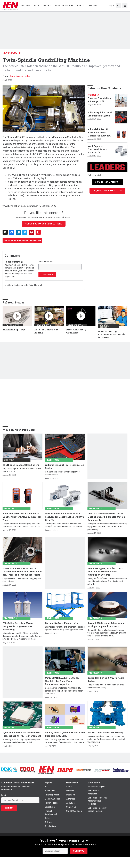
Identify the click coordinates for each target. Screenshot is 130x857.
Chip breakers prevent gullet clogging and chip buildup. (22, 579)
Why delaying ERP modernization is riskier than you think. (22, 470)
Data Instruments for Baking (47, 331)
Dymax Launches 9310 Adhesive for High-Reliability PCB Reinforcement (22, 734)
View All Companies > (107, 182)
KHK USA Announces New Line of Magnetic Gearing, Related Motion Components (106, 516)
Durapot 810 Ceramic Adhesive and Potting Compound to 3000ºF (106, 625)
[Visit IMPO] (65, 770)
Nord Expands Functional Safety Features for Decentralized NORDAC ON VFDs (97, 149)
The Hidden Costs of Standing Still (21, 465)
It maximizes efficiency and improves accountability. (62, 473)
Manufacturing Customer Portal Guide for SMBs (111, 334)
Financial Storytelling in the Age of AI (99, 100)
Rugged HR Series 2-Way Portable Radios (105, 679)
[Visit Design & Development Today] (9, 770)
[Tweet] (24, 232)
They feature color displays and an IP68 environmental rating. (105, 686)
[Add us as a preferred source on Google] (38, 232)
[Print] (5, 232)
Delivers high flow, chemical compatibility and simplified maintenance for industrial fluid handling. (106, 739)
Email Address (45, 262)
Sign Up (9, 808)
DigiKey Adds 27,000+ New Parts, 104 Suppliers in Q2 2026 (65, 734)
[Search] (118, 5)
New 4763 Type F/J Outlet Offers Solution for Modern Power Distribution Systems (105, 571)
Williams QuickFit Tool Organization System (99, 114)
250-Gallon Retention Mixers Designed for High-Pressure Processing (18, 626)
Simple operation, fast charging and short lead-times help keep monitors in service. (22, 525)
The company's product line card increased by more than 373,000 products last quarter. (65, 741)
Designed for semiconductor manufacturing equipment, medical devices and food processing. (107, 527)
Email (3, 795)
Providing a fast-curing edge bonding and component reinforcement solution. (21, 741)
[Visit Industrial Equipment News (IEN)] (46, 770)
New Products (12, 53)
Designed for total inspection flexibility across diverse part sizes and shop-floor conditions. (64, 691)
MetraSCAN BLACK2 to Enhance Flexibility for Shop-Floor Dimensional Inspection (62, 681)
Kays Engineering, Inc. (20, 76)
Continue (78, 851)
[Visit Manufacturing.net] (102, 770)
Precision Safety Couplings (76, 331)
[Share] (11, 232)
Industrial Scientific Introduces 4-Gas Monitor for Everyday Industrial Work (98, 132)
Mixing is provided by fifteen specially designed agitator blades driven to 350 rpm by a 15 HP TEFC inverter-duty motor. (22, 636)
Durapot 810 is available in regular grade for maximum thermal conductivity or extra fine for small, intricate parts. (106, 633)
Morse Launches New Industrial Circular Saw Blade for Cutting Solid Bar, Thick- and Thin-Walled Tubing (22, 571)
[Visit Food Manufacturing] (28, 770)
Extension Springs (14, 329)
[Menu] (124, 5)
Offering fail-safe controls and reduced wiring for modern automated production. (63, 525)
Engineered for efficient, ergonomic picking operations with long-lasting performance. (65, 628)
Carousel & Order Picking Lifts (61, 623)
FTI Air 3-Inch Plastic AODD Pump (105, 732)
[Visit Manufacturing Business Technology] (121, 770)
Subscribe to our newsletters (43, 224)
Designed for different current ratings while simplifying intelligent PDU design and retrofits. (107, 581)
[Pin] (31, 232)
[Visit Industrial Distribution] (84, 770)
